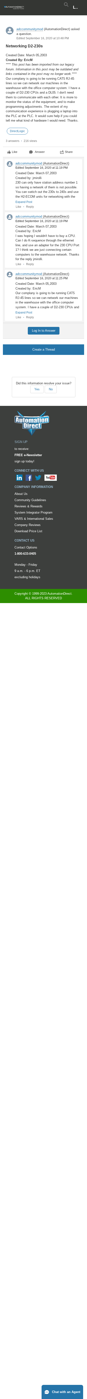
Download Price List (28, 531)
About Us (21, 494)
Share (69, 152)
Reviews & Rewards (28, 506)
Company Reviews (27, 525)
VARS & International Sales (33, 518)
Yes (37, 389)
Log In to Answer (43, 330)
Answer (40, 152)
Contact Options (25, 547)
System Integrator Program (33, 512)
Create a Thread (43, 349)
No (51, 389)
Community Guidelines (30, 500)
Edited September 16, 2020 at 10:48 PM (42, 38)
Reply (30, 206)
